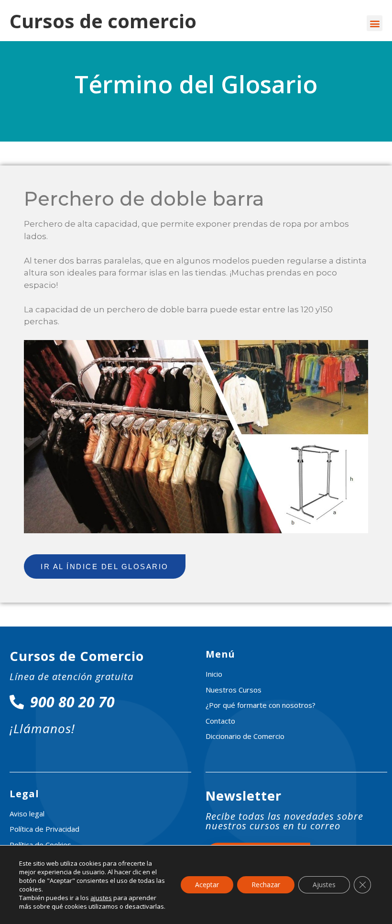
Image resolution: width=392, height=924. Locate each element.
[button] (374, 23)
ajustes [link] (101, 897)
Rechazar (265, 884)
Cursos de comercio (103, 21)
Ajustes (324, 884)
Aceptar (207, 884)
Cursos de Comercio (77, 656)
